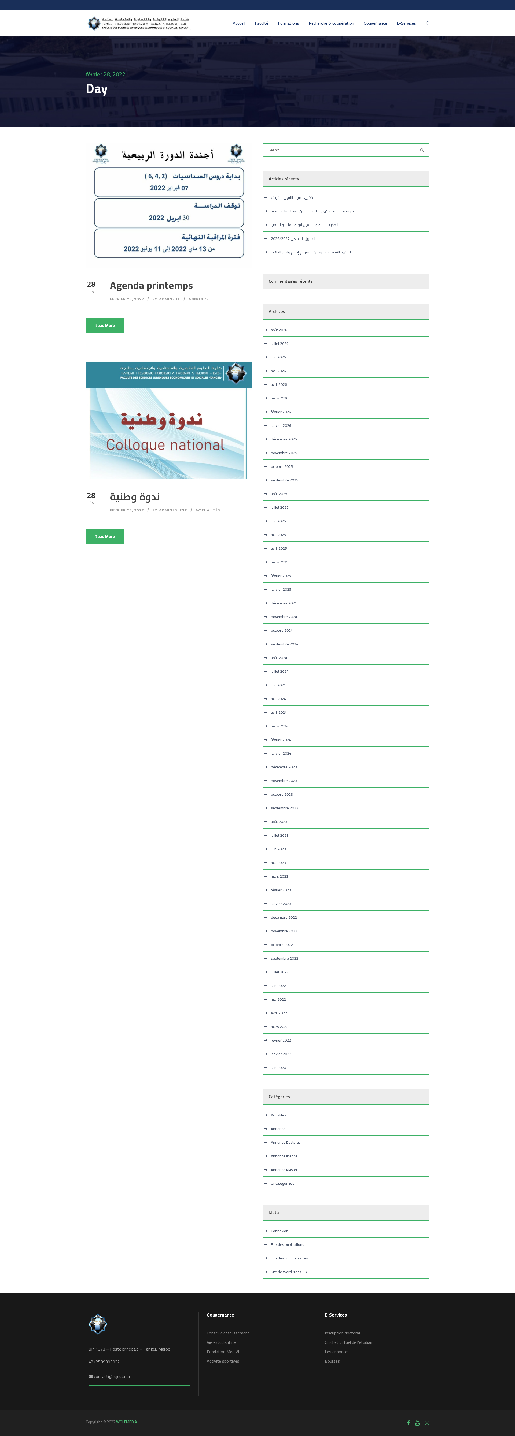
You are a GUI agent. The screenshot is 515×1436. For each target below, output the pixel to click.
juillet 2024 (280, 671)
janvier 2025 (281, 589)
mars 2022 (279, 1026)
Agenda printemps (151, 285)
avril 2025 (279, 548)
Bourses (332, 1361)
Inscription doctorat (343, 1333)
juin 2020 (278, 1067)
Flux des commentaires (289, 1258)
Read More (105, 325)
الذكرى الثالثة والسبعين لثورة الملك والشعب (304, 224)
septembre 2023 (284, 808)
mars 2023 (279, 876)
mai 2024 (278, 698)
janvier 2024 (281, 753)
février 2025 (281, 575)
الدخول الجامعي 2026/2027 (293, 238)
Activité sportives (223, 1361)
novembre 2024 (284, 616)
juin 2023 (278, 849)
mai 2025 (278, 534)
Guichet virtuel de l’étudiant (349, 1342)
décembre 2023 (284, 767)
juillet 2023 (280, 835)
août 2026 (279, 329)
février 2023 (281, 890)
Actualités (208, 510)
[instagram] (427, 1423)
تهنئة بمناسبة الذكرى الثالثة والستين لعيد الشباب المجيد (312, 211)
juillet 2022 (280, 971)
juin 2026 (278, 357)
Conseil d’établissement (228, 1333)
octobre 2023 (282, 794)
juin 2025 (278, 521)
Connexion (279, 1230)
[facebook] (408, 1423)
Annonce (199, 299)
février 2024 (281, 739)
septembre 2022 (284, 958)
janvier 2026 (281, 425)
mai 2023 (278, 862)
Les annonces (337, 1352)
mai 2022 (278, 999)
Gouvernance (375, 23)
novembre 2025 (284, 452)
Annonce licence (284, 1156)
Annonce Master (284, 1169)
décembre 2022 (284, 917)
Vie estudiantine (221, 1342)
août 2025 (279, 493)
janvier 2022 (281, 1053)
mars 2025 (279, 562)
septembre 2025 (284, 480)
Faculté (261, 23)
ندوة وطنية (135, 496)
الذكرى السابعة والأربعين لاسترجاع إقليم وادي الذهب (311, 252)
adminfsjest (173, 510)
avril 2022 (279, 1012)
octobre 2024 (282, 630)
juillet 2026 (280, 343)
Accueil (239, 23)
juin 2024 (278, 685)
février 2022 (281, 1040)
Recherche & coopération (331, 23)
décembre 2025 (284, 439)
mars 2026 (279, 398)
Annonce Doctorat (285, 1142)
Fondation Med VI (223, 1352)
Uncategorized (283, 1183)
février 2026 (281, 411)
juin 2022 (278, 985)
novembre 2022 (284, 931)
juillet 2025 (280, 507)
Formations (288, 23)
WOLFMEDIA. (127, 1422)
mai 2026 (278, 370)
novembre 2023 (284, 780)
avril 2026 (279, 384)
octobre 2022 (282, 944)
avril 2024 (279, 712)
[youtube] (417, 1423)
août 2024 (279, 657)
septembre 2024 (284, 644)
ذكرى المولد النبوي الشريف (292, 197)
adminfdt (169, 299)
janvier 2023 (281, 903)
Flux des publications (287, 1244)
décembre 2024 (284, 603)
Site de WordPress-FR (289, 1271)
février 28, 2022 (127, 299)
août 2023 (279, 821)
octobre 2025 (282, 466)
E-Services (406, 23)
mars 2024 (279, 726)
